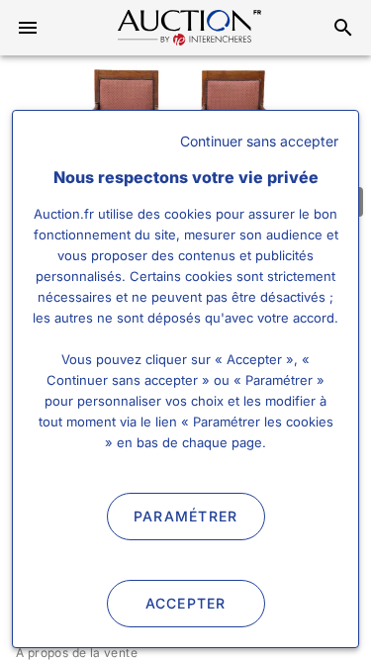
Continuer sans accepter (259, 141)
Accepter (186, 603)
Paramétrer (186, 516)
